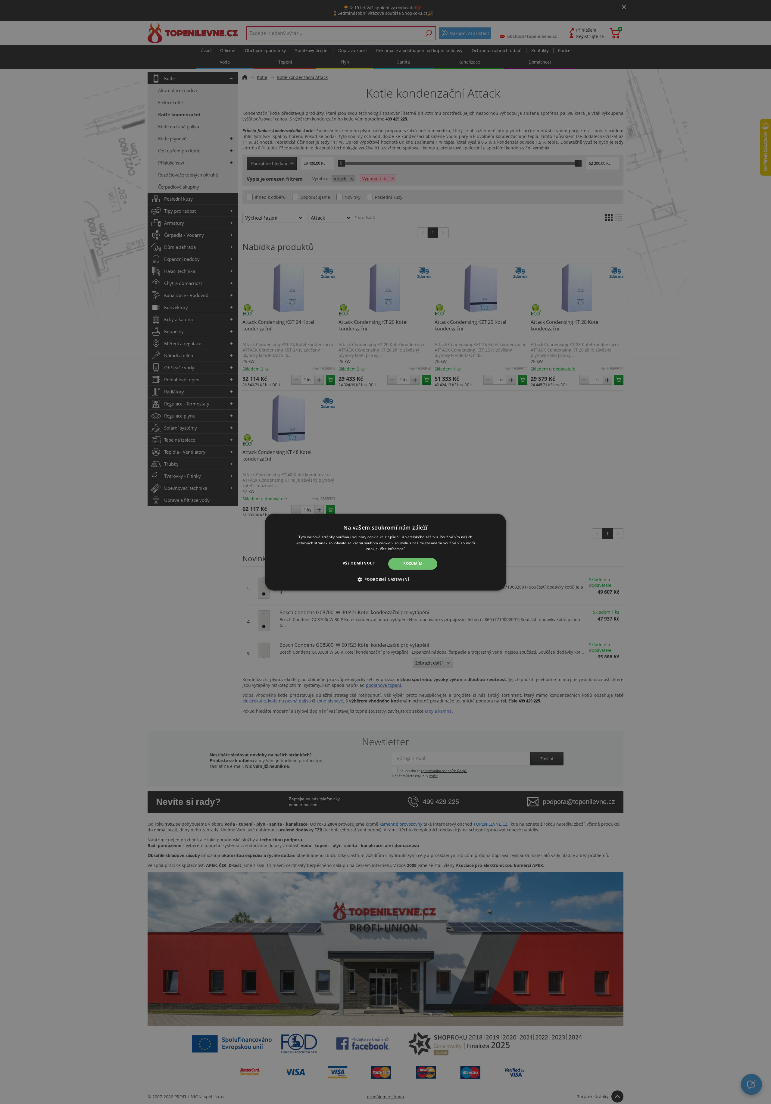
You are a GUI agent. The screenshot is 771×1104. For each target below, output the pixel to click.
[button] (385, 579)
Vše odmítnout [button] (359, 563)
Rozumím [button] (412, 563)
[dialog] (385, 552)
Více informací (392, 549)
